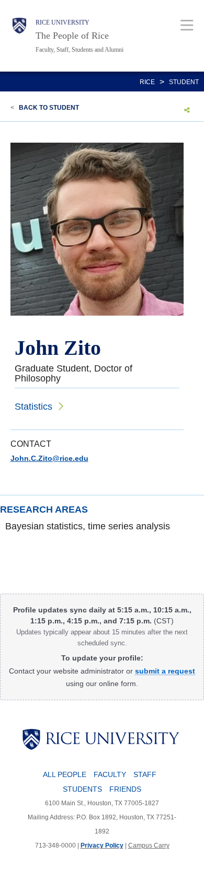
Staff (144, 774)
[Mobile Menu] (187, 25)
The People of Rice (72, 35)
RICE (147, 82)
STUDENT (184, 82)
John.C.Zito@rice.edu (49, 458)
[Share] (187, 109)
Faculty (110, 774)
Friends (125, 789)
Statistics (33, 406)
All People (64, 774)
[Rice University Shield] (19, 36)
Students (82, 789)
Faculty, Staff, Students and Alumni (79, 49)
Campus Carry (148, 845)
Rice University (62, 22)
